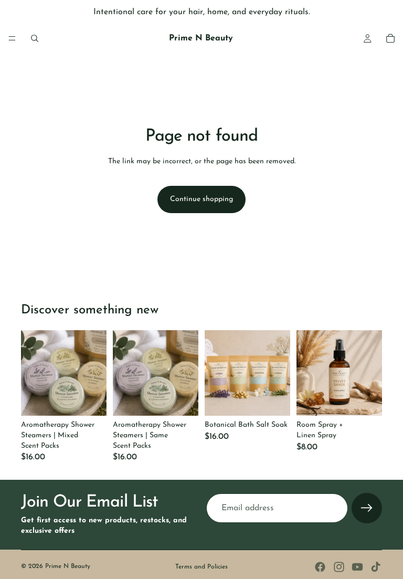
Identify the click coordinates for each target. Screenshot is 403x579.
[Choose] (90, 400)
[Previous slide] (32, 373)
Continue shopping (201, 199)
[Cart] (390, 38)
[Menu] (12, 38)
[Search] (34, 38)
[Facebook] (320, 567)
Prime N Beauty (67, 566)
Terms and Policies (201, 567)
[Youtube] (357, 567)
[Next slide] (95, 373)
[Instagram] (339, 567)
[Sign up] (367, 508)
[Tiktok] (375, 567)
